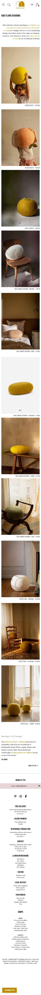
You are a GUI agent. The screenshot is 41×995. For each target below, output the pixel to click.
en (32, 4)
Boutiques (20, 865)
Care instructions (20, 863)
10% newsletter (9, 990)
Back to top (32, 766)
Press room (20, 877)
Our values (20, 861)
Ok (39, 786)
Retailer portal (20, 875)
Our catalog (20, 867)
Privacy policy (20, 888)
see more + (20, 813)
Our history (20, 859)
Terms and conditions (20, 886)
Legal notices (20, 890)
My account (20, 898)
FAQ (20, 904)
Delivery (20, 900)
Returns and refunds (20, 902)
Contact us (20, 851)
